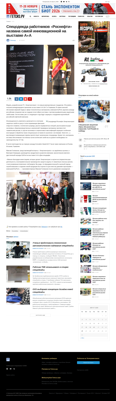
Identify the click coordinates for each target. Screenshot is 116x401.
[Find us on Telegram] (61, 1)
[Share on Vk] (17, 99)
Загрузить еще (40, 315)
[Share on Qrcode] (30, 99)
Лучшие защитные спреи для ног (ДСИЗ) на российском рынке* (93, 174)
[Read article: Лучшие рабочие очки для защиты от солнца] (85, 221)
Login (108, 1)
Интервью (62, 16)
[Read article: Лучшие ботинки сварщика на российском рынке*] (85, 258)
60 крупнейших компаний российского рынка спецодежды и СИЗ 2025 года (95, 145)
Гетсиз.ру (13, 40)
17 (82, 327)
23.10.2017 (22, 40)
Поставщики (72, 16)
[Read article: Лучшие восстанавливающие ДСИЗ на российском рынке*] (85, 198)
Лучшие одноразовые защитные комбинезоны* (100, 268)
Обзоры (54, 16)
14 (98, 323)
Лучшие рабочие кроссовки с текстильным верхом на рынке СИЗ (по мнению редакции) (100, 232)
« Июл (82, 338)
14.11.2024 (96, 251)
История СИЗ (99, 16)
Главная (8, 21)
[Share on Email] (25, 99)
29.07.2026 (96, 191)
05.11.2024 (96, 261)
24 (82, 331)
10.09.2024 (96, 284)
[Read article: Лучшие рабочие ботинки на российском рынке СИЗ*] (85, 246)
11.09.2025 (96, 239)
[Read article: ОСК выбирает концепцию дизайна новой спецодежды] (18, 296)
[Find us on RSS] (68, 1)
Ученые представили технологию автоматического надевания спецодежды (53, 244)
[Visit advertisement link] (60, 8)
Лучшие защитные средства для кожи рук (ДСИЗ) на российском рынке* (99, 186)
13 (94, 323)
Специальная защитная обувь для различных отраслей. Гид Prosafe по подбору (88, 128)
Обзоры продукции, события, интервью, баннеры (57, 373)
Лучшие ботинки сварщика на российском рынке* (99, 257)
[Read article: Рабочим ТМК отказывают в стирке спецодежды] (18, 274)
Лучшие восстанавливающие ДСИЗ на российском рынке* (100, 198)
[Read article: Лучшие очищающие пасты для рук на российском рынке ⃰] (85, 211)
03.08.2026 (85, 177)
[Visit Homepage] (15, 16)
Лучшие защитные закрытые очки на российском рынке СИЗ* (99, 279)
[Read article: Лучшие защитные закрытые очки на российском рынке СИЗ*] (85, 279)
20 (94, 327)
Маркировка (45, 16)
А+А (13, 21)
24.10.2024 (96, 272)
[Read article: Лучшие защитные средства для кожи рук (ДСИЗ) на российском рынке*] (85, 186)
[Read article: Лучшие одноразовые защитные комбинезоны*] (85, 269)
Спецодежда (24, 231)
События (89, 16)
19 (90, 327)
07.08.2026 (48, 248)
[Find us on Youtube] (64, 1)
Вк (61, 227)
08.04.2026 (96, 214)
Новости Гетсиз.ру (38, 248)
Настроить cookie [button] (82, 370)
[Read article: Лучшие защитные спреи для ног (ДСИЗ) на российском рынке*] (94, 170)
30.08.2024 (96, 297)
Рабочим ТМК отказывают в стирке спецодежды (50, 268)
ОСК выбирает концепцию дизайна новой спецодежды (53, 290)
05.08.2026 (48, 294)
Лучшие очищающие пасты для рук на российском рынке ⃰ (99, 210)
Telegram (44, 227)
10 (82, 323)
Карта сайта (10, 375)
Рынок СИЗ (81, 16)
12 (90, 323)
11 (86, 323)
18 (86, 327)
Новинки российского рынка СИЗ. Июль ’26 (96, 139)
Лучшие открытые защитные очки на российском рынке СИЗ (99, 291)
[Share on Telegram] (21, 99)
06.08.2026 (48, 272)
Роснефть (15, 231)
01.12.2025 (96, 224)
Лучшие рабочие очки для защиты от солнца (100, 220)
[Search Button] (30, 16)
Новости (36, 16)
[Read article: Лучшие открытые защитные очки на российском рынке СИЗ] (85, 292)
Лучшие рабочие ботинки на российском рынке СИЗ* (99, 246)
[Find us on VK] (66, 1)
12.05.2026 (96, 203)
